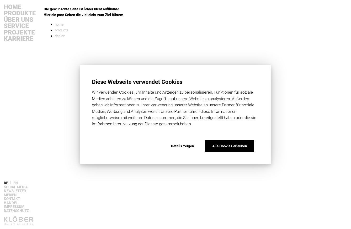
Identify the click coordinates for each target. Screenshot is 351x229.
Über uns (18, 20)
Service (16, 26)
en (15, 183)
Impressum (14, 207)
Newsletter (15, 191)
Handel (11, 203)
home (59, 24)
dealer (59, 36)
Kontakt (12, 199)
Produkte (20, 13)
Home (12, 7)
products (62, 30)
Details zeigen (182, 146)
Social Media (16, 187)
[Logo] (22, 222)
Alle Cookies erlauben (229, 146)
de (6, 183)
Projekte (19, 32)
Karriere (18, 38)
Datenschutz (16, 211)
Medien (10, 195)
